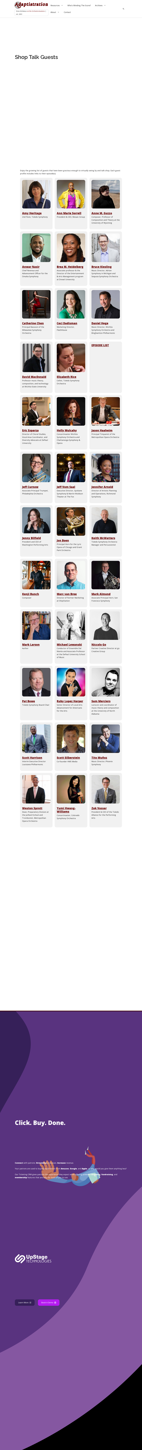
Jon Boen (63, 540)
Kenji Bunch (30, 594)
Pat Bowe (28, 701)
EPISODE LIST (100, 345)
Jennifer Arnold (102, 487)
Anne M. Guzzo (101, 213)
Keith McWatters (103, 538)
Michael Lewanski (69, 644)
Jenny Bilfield (31, 538)
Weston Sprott (32, 808)
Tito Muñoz (99, 757)
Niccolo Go (98, 644)
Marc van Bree (67, 594)
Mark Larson (31, 644)
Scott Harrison (32, 757)
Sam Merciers (101, 701)
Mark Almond (101, 594)
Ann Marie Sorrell (69, 213)
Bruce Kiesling (101, 267)
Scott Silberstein (68, 757)
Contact (67, 12)
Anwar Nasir (31, 267)
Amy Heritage (32, 213)
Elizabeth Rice (66, 377)
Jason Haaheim (101, 430)
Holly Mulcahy (67, 430)
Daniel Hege (99, 323)
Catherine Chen (33, 323)
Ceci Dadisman (67, 323)
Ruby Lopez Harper (70, 701)
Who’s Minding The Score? (79, 5)
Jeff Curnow (30, 487)
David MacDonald (34, 377)
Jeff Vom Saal (66, 487)
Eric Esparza (30, 430)
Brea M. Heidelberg (70, 267)
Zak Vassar (99, 808)
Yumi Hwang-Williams (66, 809)
